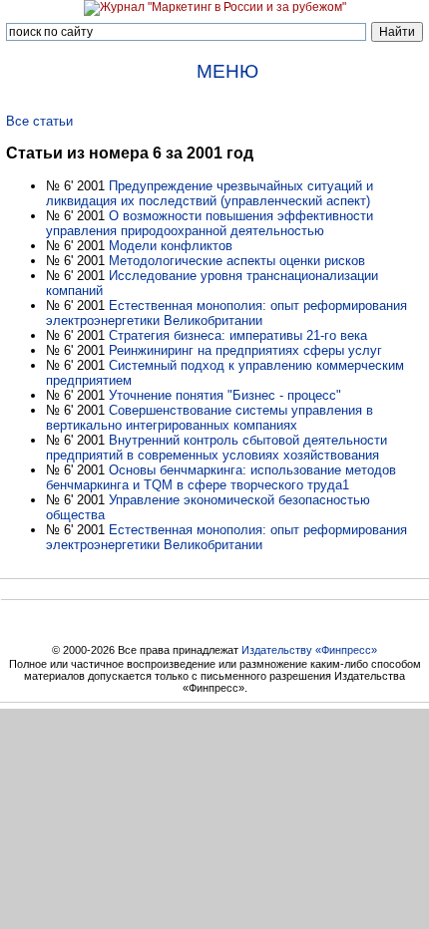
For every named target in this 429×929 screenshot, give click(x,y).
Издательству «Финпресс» (309, 650)
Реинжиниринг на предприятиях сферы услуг (245, 350)
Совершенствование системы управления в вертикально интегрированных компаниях (209, 418)
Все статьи (39, 121)
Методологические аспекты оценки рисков (237, 260)
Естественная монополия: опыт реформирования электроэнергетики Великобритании (226, 313)
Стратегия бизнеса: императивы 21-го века (238, 335)
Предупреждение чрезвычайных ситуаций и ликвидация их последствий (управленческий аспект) (209, 193)
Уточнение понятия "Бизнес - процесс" (225, 395)
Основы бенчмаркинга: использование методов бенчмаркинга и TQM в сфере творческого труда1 (221, 477)
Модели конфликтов (170, 245)
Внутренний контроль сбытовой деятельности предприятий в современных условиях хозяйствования (216, 448)
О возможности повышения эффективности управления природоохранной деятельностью (209, 223)
